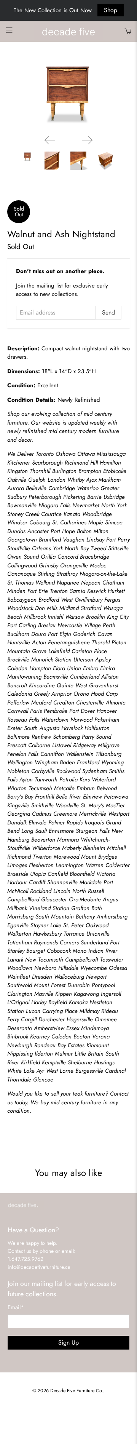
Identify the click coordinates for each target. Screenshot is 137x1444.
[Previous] (50, 140)
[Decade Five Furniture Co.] (68, 31)
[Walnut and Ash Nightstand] (68, 94)
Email (16, 1307)
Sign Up (68, 1342)
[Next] (87, 140)
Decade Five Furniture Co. (76, 1390)
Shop (110, 10)
